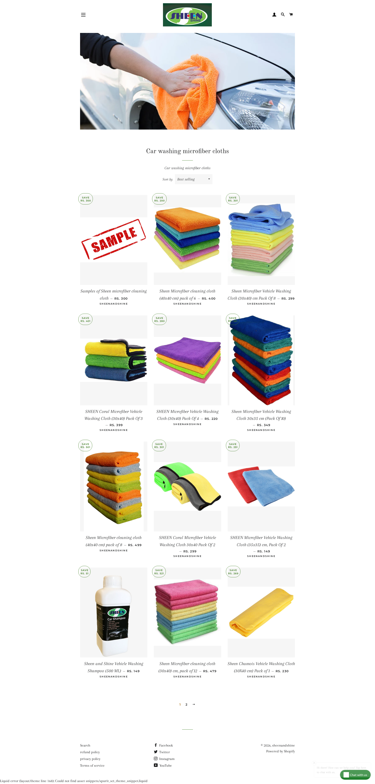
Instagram (166, 759)
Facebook (165, 745)
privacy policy (90, 759)
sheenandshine (283, 745)
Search (85, 745)
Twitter (164, 752)
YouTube (165, 765)
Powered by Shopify (280, 751)
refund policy (90, 752)
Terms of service (92, 765)
